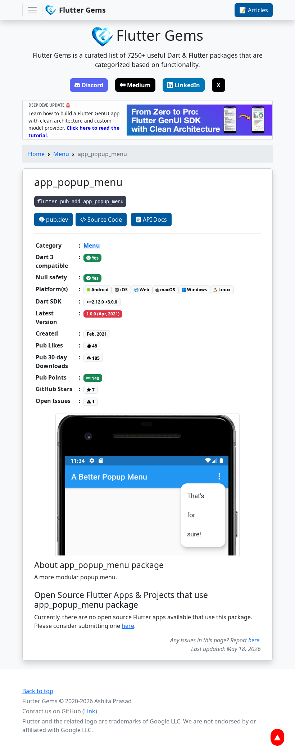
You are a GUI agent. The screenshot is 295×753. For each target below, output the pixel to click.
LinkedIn (187, 85)
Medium (139, 85)
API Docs (154, 219)
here (128, 626)
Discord (92, 85)
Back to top (37, 691)
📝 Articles (253, 10)
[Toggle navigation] (32, 10)
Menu (61, 154)
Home (36, 154)
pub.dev (56, 219)
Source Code (104, 219)
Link (89, 711)
